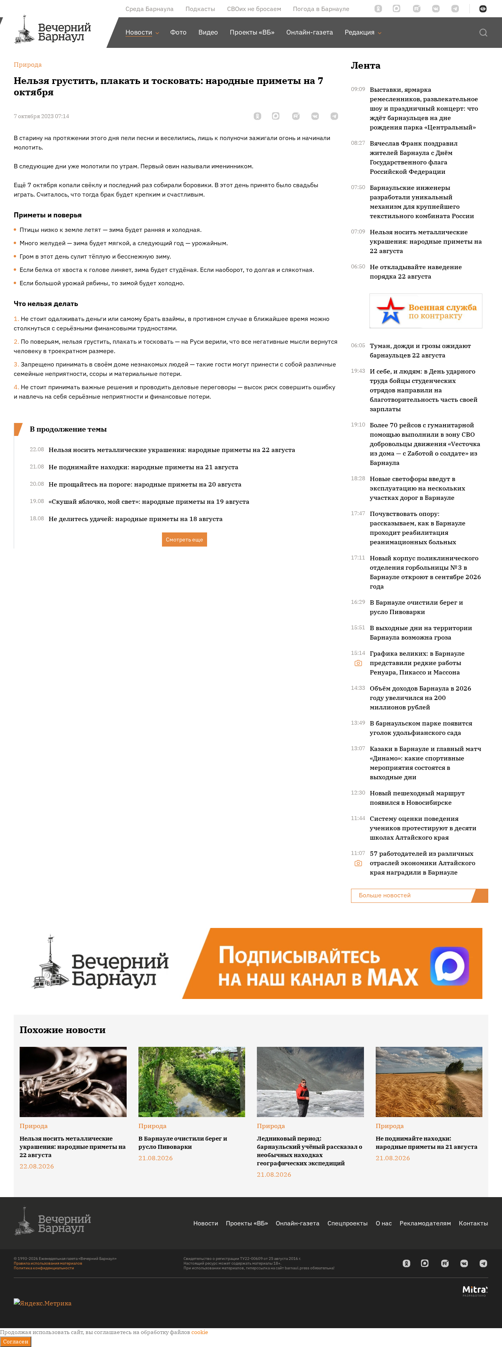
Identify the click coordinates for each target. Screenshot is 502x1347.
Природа (34, 1126)
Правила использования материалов (48, 1263)
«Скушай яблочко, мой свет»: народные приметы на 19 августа (149, 501)
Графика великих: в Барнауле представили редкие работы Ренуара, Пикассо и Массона (417, 662)
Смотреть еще (184, 539)
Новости (205, 1223)
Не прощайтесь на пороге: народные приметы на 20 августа (145, 484)
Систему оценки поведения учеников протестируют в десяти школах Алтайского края (423, 828)
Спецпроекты (347, 1223)
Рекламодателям (425, 1223)
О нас (384, 1223)
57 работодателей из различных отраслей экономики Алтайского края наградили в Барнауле (422, 862)
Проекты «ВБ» (247, 1223)
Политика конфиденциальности (44, 1267)
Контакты (473, 1223)
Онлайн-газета (298, 1223)
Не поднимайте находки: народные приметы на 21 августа (143, 467)
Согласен (15, 1341)
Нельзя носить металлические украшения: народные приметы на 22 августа (172, 450)
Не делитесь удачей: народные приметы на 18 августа (136, 519)
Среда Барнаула (150, 9)
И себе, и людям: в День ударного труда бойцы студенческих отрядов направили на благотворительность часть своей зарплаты (424, 390)
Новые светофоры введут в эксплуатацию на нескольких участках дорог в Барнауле (417, 488)
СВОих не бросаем (254, 9)
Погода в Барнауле (321, 9)
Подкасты (200, 9)
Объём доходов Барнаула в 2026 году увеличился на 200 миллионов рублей (420, 697)
